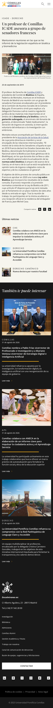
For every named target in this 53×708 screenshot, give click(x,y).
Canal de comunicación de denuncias (17, 650)
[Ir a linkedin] (48, 209)
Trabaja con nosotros (10, 644)
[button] (26, 237)
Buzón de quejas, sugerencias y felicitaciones (20, 655)
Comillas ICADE (34, 92)
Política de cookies (13, 691)
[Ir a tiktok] (48, 678)
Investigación (7, 617)
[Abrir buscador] (43, 4)
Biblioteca (6, 622)
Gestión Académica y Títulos (13, 639)
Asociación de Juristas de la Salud (33, 137)
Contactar (26, 666)
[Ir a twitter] (43, 209)
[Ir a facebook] (38, 209)
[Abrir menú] (49, 4)
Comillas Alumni (8, 633)
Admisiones (7, 628)
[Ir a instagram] (30, 678)
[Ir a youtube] (39, 678)
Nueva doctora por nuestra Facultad (30, 271)
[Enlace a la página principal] (11, 4)
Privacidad (30, 691)
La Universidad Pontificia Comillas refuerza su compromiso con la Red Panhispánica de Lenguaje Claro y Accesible (26, 531)
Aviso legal (43, 691)
